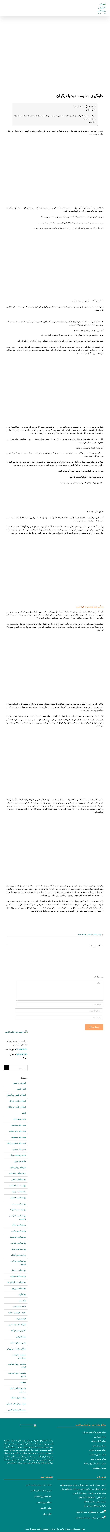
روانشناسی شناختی (18, 1243)
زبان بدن (22, 1300)
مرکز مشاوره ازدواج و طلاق (95, 1463)
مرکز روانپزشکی (99, 1446)
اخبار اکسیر (21, 1089)
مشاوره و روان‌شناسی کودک (17, 1365)
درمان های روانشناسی (17, 1173)
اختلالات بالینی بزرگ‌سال (16, 1095)
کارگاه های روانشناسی (17, 1324)
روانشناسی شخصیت (18, 1237)
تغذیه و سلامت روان (18, 1155)
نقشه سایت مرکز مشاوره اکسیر (38, 1485)
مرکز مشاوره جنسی (98, 1455)
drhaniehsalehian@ (83, 1518)
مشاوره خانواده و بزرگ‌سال (19, 1356)
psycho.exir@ (81, 1512)
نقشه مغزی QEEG (18, 1398)
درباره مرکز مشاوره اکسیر (40, 1490)
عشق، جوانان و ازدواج (17, 1312)
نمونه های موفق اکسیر (17, 1410)
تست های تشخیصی (18, 1125)
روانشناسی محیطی (18, 1270)
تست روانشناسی (99, 1468)
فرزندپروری (21, 1319)
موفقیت (23, 1382)
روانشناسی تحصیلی (18, 1198)
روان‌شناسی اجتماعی (17, 1185)
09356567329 (22, 1054)
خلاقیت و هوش (20, 1161)
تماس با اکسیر (45, 1508)
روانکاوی (22, 1294)
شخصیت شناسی (19, 1307)
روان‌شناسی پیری (19, 1191)
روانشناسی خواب (19, 1225)
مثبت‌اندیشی (82, 934)
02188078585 (22, 1049)
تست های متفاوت (19, 1149)
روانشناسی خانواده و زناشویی (18, 1217)
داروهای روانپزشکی (18, 1167)
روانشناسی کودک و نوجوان (18, 1262)
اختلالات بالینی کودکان (17, 1101)
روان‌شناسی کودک (18, 1255)
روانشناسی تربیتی (19, 1204)
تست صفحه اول (19, 1119)
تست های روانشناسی (42, 1496)
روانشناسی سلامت (18, 1231)
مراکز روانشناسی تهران (16, 1349)
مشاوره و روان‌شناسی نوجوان (17, 1374)
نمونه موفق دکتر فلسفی (16, 1404)
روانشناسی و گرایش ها (17, 1282)
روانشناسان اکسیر (19, 1179)
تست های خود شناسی (17, 1131)
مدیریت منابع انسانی (18, 1343)
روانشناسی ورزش (18, 1288)
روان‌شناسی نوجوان (18, 1276)
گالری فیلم (47, 1514)
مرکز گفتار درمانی (98, 1441)
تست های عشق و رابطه (16, 1143)
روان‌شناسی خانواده (18, 1210)
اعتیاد (24, 1113)
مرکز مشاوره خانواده (97, 1450)
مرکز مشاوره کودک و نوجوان (94, 1432)
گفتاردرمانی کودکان (18, 1331)
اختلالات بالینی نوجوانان (17, 1107)
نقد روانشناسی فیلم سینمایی (18, 1390)
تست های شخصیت (18, 1137)
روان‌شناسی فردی (18, 1249)
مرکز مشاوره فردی (98, 1459)
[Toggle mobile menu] (5, 4)
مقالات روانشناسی (44, 1502)
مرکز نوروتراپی (100, 1437)
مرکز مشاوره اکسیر (94, 934)
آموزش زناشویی (19, 1083)
